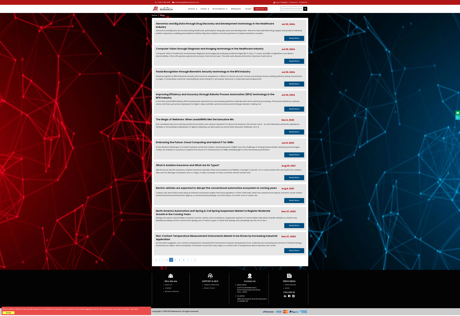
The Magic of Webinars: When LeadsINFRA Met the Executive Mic (195, 119)
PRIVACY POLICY (209, 288)
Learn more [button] (134, 309)
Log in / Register (281, 2)
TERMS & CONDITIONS (211, 285)
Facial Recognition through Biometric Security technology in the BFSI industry (203, 71)
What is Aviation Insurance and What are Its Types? (187, 165)
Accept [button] (8, 312)
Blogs (287, 288)
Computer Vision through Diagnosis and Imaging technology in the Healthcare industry (210, 48)
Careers (168, 288)
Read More (294, 38)
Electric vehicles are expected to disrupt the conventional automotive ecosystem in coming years (216, 188)
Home (154, 15)
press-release (290, 285)
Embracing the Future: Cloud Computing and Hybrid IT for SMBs (195, 142)
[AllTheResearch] (163, 8)
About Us (168, 285)
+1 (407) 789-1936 (163, 2)
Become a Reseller (172, 291)
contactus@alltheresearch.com (186, 2)
